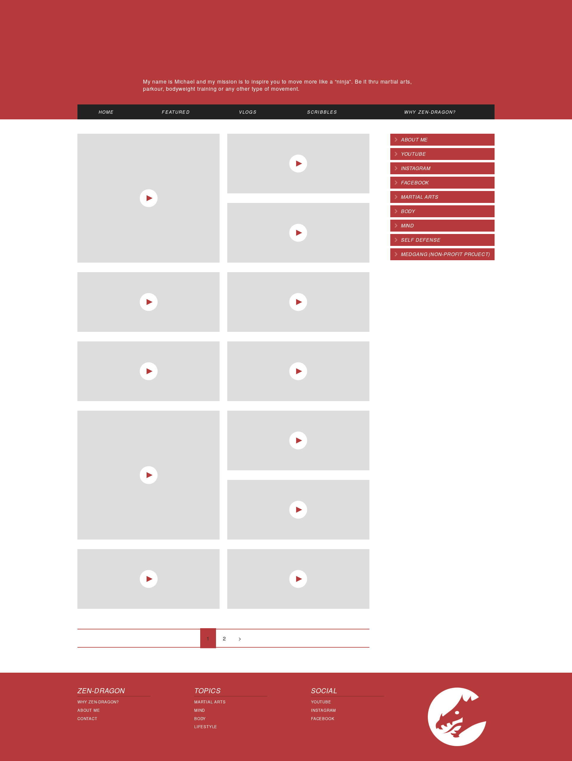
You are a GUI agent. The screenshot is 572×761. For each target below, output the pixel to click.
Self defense (421, 239)
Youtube (413, 153)
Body (408, 211)
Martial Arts (210, 702)
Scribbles (322, 112)
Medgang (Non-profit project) (445, 254)
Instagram (415, 168)
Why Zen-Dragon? (430, 112)
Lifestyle (205, 726)
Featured (175, 112)
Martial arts (420, 196)
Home (106, 112)
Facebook (415, 182)
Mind (407, 225)
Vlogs (248, 112)
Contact (87, 718)
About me (414, 139)
